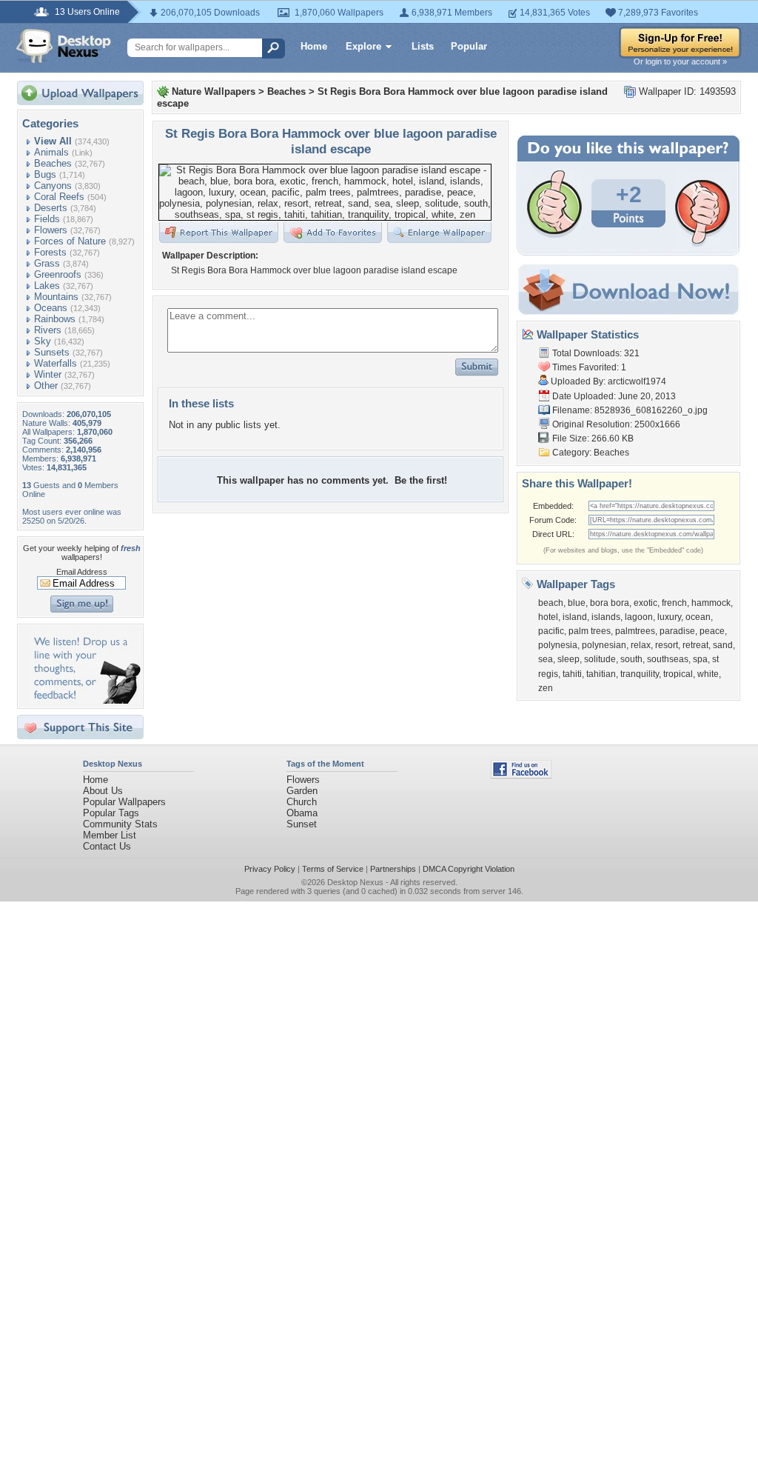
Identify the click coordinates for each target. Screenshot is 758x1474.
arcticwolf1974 (637, 381)
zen (545, 688)
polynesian (604, 645)
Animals (51, 152)
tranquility (639, 674)
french (674, 603)
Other (46, 385)
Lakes (47, 285)
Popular (469, 46)
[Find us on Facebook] (521, 775)
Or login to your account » (680, 61)
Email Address (81, 571)
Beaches (53, 163)
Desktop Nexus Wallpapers (63, 46)
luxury (669, 617)
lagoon (639, 617)
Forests (50, 252)
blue (577, 603)
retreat (695, 645)
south (631, 659)
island (575, 617)
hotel (548, 617)
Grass (47, 263)
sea (545, 659)
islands (605, 617)
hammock (711, 603)
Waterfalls (55, 363)
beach (550, 603)
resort (666, 645)
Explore (363, 46)
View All (53, 141)
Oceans (50, 307)
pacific (551, 631)
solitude (600, 659)
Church (301, 801)
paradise (677, 631)
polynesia (557, 645)
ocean (698, 617)
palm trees (589, 631)
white (708, 674)
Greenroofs (57, 274)
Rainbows (55, 318)
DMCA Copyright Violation (468, 868)
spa (700, 659)
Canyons (53, 185)
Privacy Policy (269, 868)
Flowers (50, 230)
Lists (423, 46)
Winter (47, 374)
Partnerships (393, 868)
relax (641, 645)
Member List (109, 835)
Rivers (47, 330)
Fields (47, 218)
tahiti (572, 674)
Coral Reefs (59, 196)
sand (723, 645)
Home (314, 46)
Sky (42, 341)
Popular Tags (111, 812)
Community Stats (120, 824)
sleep (568, 659)
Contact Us (107, 846)
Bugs (45, 174)
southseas (667, 659)
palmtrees (635, 631)
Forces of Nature (70, 241)
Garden (302, 790)
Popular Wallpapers (124, 801)
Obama (302, 812)
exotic (645, 603)
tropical (678, 674)
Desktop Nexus (355, 882)
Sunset (301, 824)
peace (712, 631)
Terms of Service (332, 868)
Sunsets (52, 352)
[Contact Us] (85, 700)
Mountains (56, 296)
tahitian (601, 674)
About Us (103, 790)
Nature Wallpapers (213, 91)
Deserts (50, 207)
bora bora (609, 603)
